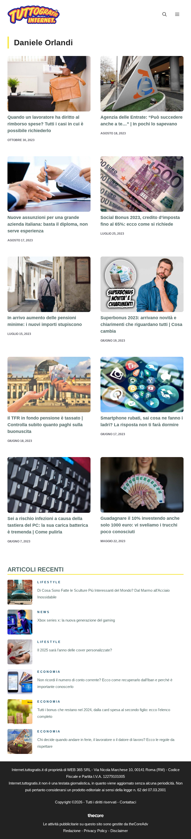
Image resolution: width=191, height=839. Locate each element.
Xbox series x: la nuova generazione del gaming (76, 620)
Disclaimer (119, 831)
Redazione (72, 831)
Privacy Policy (95, 831)
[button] (164, 14)
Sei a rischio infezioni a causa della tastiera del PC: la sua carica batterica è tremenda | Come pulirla (47, 525)
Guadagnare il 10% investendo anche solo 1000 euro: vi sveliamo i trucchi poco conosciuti (140, 525)
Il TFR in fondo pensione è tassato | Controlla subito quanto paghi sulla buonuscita (45, 425)
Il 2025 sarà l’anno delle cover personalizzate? (74, 650)
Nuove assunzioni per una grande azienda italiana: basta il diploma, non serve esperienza (47, 224)
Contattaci (128, 802)
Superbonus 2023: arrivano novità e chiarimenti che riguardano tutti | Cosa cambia (141, 324)
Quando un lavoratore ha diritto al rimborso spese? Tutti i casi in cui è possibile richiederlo (45, 124)
